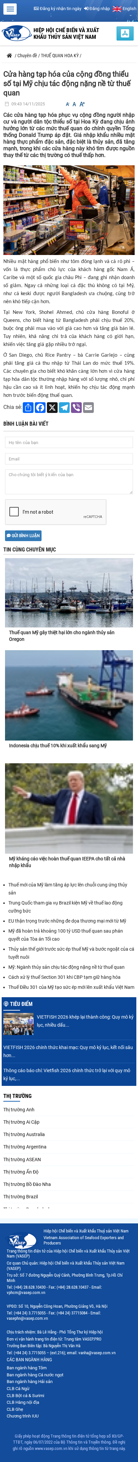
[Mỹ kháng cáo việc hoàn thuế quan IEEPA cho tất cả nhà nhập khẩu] (69, 808)
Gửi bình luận (25, 535)
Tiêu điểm (21, 1004)
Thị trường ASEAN (22, 1159)
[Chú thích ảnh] (69, 209)
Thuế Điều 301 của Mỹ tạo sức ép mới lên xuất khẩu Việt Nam (71, 987)
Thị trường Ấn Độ (21, 1172)
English (129, 8)
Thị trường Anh (18, 1109)
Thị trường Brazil (20, 1196)
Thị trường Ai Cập (21, 1122)
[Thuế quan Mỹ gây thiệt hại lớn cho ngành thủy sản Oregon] (69, 586)
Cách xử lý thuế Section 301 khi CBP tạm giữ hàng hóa (64, 977)
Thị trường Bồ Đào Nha (27, 1184)
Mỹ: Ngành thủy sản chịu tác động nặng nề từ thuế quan (66, 967)
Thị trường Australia (24, 1134)
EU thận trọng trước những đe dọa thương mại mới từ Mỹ (67, 921)
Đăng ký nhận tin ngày (60, 8)
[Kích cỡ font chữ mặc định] (74, 104)
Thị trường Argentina (25, 1146)
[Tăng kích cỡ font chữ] (81, 104)
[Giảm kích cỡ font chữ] (67, 104)
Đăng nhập (99, 8)
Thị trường (17, 1096)
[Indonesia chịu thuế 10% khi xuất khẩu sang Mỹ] (69, 695)
